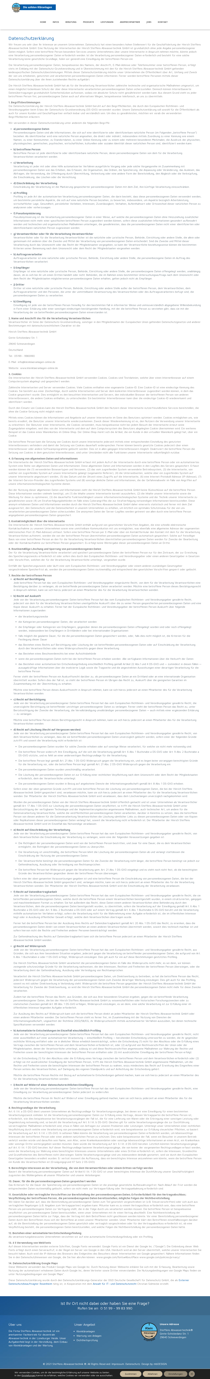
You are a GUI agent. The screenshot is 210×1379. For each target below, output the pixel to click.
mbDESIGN (160, 1363)
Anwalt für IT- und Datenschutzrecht (114, 1283)
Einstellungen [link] (29, 1375)
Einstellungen (176, 1373)
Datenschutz (132, 1363)
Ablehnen (153, 1373)
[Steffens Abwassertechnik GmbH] (34, 7)
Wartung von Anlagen (88, 1335)
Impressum (118, 1363)
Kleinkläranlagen (85, 1331)
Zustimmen (130, 1373)
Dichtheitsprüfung (87, 1340)
